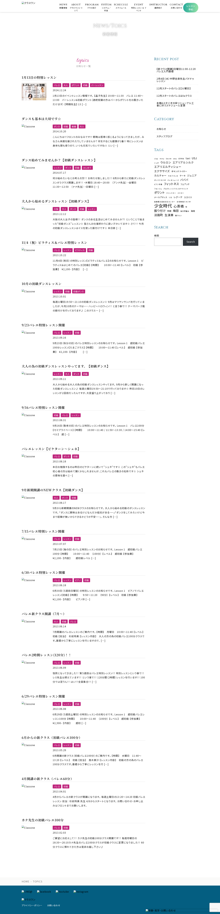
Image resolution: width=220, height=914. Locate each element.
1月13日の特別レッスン (39, 77)
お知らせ (161, 129)
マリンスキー (171, 193)
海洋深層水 (184, 211)
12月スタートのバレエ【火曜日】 (174, 88)
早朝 (169, 211)
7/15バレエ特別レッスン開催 (43, 531)
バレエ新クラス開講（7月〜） (44, 613)
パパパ (184, 179)
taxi (188, 158)
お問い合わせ (53, 905)
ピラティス (80, 250)
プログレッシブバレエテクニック (175, 189)
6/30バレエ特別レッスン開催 (43, 572)
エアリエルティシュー (167, 166)
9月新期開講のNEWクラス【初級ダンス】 (53, 490)
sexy (175, 159)
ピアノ (78, 580)
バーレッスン (97, 85)
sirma (181, 158)
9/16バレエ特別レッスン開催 (43, 407)
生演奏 (169, 215)
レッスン (58, 167)
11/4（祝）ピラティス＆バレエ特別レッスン (54, 242)
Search (190, 241)
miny (162, 159)
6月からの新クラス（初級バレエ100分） (52, 737)
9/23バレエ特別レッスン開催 (43, 325)
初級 (85, 85)
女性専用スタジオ (184, 202)
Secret (169, 159)
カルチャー (160, 175)
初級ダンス (78, 291)
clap (156, 159)
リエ (170, 197)
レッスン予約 (190, 7)
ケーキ (183, 176)
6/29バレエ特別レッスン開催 (43, 696)
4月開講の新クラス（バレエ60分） (48, 778)
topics (37, 881)
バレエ (57, 85)
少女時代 (163, 205)
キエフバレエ (173, 176)
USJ (194, 158)
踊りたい (178, 215)
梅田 (176, 210)
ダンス (57, 126)
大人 (66, 85)
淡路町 (158, 214)
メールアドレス (160, 197)
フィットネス (171, 183)
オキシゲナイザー (179, 171)
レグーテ (178, 197)
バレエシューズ (173, 180)
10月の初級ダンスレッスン (42, 283)
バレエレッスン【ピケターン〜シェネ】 (51, 449)
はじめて (87, 167)
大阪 (56, 208)
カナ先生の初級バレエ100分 (43, 820)
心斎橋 (179, 206)
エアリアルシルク (183, 162)
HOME (25, 881)
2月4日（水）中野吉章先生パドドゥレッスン (175, 80)
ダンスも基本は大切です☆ (41, 118)
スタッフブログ (164, 136)
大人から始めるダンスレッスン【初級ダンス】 (56, 201)
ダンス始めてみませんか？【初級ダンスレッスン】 (59, 160)
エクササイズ (162, 171)
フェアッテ (185, 184)
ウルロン (165, 162)
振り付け (160, 210)
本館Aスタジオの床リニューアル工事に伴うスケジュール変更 (175, 104)
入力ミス (188, 197)
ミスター (181, 193)
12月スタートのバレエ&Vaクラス (174, 95)
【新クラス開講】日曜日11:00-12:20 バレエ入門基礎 (176, 70)
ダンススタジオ (160, 180)
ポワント (75, 85)
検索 (156, 235)
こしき (156, 163)
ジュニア (192, 175)
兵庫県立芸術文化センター (164, 202)
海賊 (193, 211)
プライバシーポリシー (32, 905)
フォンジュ (158, 189)
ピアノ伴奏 (158, 184)
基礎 (74, 126)
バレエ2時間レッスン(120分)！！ (47, 655)
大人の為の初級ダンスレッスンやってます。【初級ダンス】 (66, 366)
